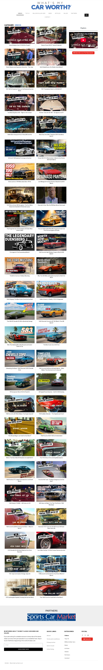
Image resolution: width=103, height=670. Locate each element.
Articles (57, 13)
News (50, 13)
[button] (19, 37)
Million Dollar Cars (39, 13)
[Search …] (86, 15)
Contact (47, 17)
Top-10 (27, 13)
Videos (20, 13)
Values (66, 13)
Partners (74, 13)
